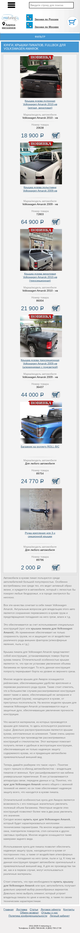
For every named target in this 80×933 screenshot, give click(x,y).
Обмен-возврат (29, 912)
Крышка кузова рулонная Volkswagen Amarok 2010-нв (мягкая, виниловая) (40, 104)
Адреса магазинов (9, 26)
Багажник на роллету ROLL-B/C (40, 446)
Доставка (21, 909)
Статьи (34, 909)
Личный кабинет (60, 915)
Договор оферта (51, 909)
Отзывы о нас (49, 912)
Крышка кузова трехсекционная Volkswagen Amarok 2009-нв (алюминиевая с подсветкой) (40, 363)
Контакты (68, 909)
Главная (9, 909)
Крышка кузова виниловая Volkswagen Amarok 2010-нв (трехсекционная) (40, 277)
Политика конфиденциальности (28, 915)
